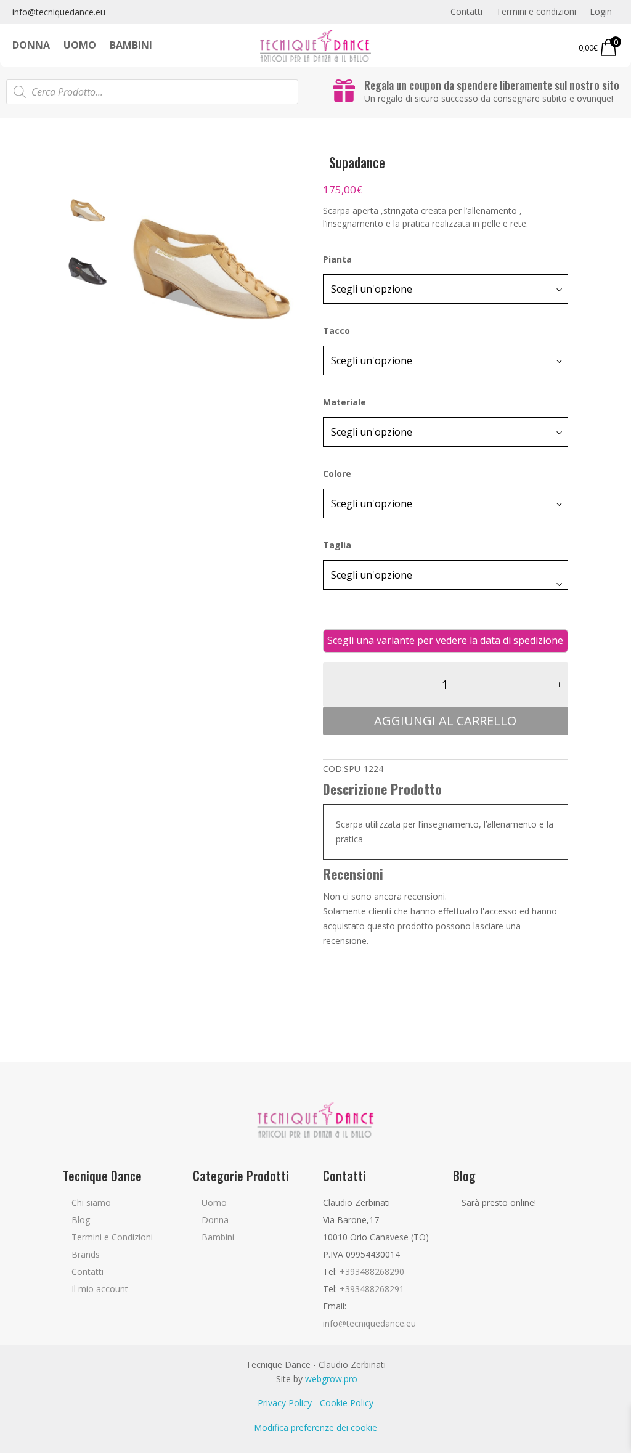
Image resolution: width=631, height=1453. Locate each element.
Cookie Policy (346, 1403)
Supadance (357, 162)
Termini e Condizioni (112, 1237)
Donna (31, 46)
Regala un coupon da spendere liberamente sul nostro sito (491, 85)
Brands (85, 1254)
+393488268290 (372, 1271)
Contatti (466, 12)
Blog (80, 1220)
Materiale (344, 402)
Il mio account (99, 1289)
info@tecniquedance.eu (58, 12)
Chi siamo (91, 1202)
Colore (337, 473)
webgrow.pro (331, 1379)
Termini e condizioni (536, 12)
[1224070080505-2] (210, 270)
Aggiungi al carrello (445, 720)
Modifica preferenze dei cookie (315, 1427)
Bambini (131, 46)
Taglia (337, 545)
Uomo (79, 46)
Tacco (336, 330)
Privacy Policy (285, 1403)
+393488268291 (372, 1289)
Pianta (337, 259)
